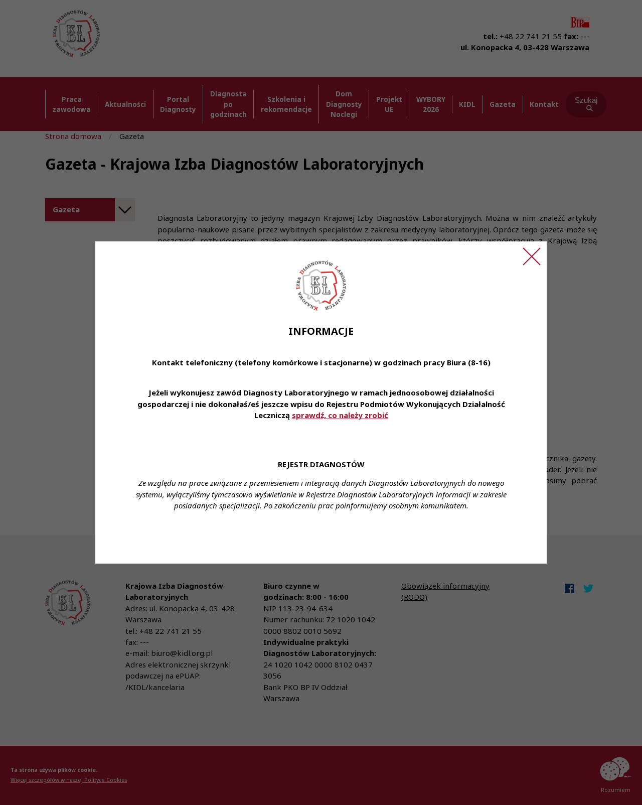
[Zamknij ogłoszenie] (532, 256)
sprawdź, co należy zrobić (340, 415)
